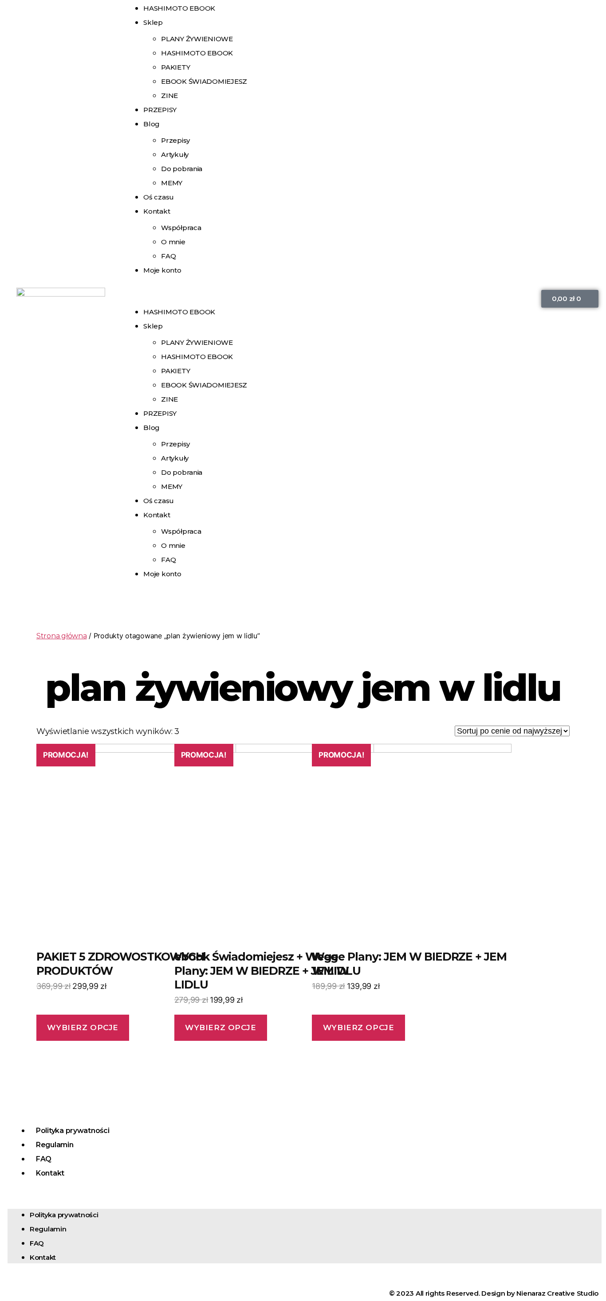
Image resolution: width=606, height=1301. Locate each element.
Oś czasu (158, 500)
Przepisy (175, 140)
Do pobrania (181, 168)
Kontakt (156, 211)
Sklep (153, 22)
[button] (326, 299)
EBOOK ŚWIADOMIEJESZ (204, 81)
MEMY (171, 486)
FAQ (168, 559)
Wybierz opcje (82, 1027)
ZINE (169, 399)
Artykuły (175, 154)
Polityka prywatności (73, 1130)
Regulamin (55, 1145)
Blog (151, 124)
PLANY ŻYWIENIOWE (197, 39)
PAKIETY (175, 67)
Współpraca (181, 227)
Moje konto (162, 270)
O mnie (173, 242)
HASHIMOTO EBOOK (197, 53)
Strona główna (61, 636)
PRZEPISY (160, 109)
